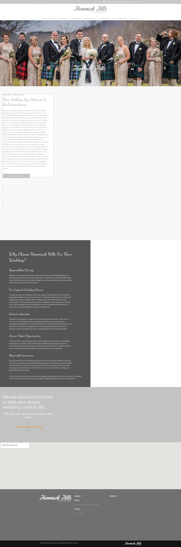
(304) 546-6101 (136, 2)
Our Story (52, 18)
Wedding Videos (90, 18)
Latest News (104, 18)
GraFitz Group (73, 543)
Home (44, 18)
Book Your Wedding (119, 18)
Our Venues (63, 18)
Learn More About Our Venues (16, 176)
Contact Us (133, 18)
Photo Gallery (76, 18)
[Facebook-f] (40, 2)
